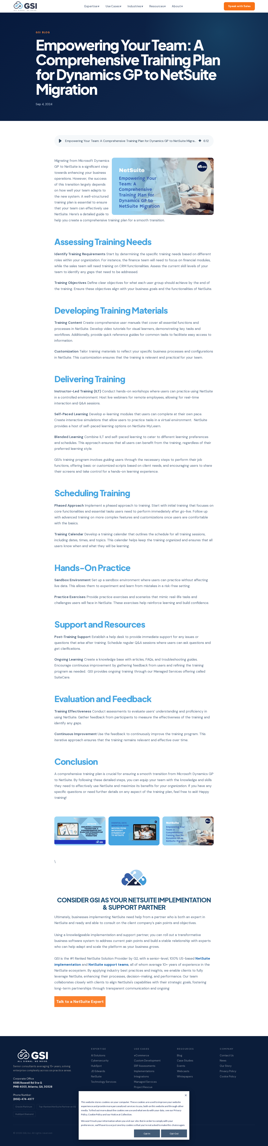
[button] (60, 141)
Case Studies (185, 1060)
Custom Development (147, 1060)
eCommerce (141, 1055)
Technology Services (103, 1081)
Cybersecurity (99, 1060)
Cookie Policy (95, 1114)
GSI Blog (43, 32)
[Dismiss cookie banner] (186, 1096)
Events (181, 1066)
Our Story (226, 1066)
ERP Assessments (144, 1066)
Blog (179, 1055)
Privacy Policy (228, 1071)
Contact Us (227, 1055)
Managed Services (145, 1081)
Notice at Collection (121, 1114)
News (223, 1060)
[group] (134, 141)
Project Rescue (143, 1087)
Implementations (144, 1071)
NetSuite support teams (108, 964)
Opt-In (147, 1133)
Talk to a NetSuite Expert (80, 1001)
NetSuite (96, 1076)
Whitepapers (185, 1076)
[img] (199, 141)
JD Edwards (98, 1071)
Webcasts (183, 1071)
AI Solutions (98, 1055)
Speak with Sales (239, 6)
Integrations (141, 1076)
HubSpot (96, 1066)
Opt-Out (174, 1133)
